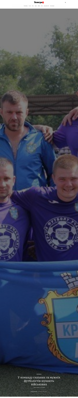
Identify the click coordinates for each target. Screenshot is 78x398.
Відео (36, 5)
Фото (33, 5)
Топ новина (25, 5)
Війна (39, 5)
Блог (42, 5)
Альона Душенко (34, 391)
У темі (30, 5)
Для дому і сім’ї (46, 5)
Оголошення (52, 5)
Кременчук (39, 374)
